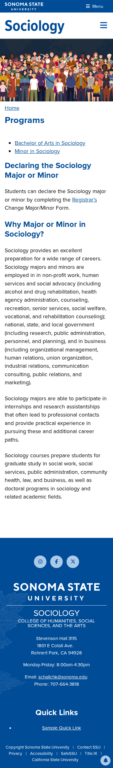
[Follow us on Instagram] (40, 562)
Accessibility (42, 753)
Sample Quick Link (61, 727)
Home (12, 108)
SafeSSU (69, 753)
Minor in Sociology (37, 151)
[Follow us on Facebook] (56, 562)
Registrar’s (84, 200)
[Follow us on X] (73, 562)
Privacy (16, 753)
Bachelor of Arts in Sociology (50, 143)
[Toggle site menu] (103, 25)
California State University (55, 760)
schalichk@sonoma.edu (62, 676)
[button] (105, 760)
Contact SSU (89, 747)
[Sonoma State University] (24, 6)
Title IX (91, 753)
